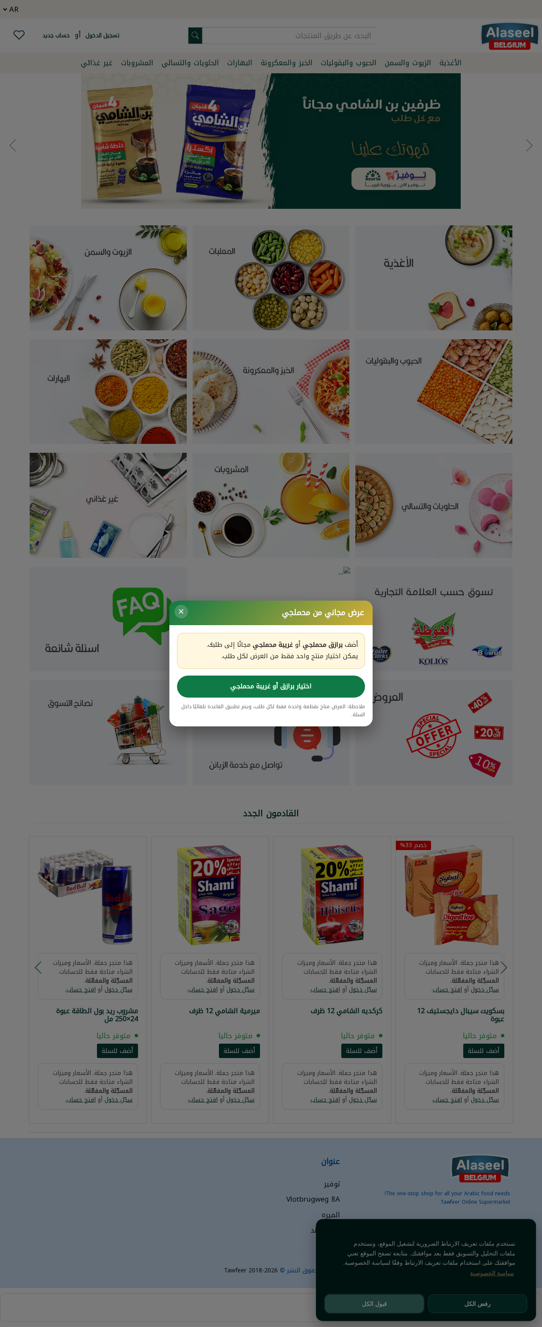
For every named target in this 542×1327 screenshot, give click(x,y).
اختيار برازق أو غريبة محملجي (271, 686)
